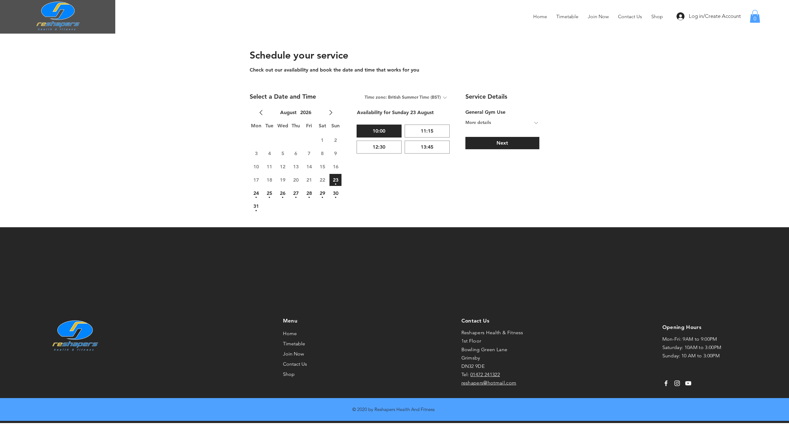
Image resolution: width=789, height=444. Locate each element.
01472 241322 (485, 374)
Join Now (293, 354)
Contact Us (295, 364)
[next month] (330, 112)
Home (290, 333)
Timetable (294, 344)
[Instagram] (677, 383)
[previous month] (261, 112)
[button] (755, 16)
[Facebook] (666, 383)
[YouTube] (688, 383)
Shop (289, 374)
